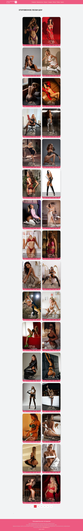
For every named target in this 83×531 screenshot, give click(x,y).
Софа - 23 (51, 132)
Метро (54, 2)
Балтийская (32, 195)
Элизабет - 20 (31, 468)
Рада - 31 (51, 284)
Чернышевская (52, 73)
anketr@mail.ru (46, 527)
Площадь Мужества (32, 287)
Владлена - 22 (31, 406)
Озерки (52, 43)
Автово (32, 134)
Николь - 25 (31, 345)
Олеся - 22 (51, 71)
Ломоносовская (32, 500)
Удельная (32, 439)
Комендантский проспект (52, 317)
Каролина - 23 (31, 315)
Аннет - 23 (31, 162)
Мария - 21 (51, 193)
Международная (32, 104)
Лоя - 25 (32, 40)
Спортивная (32, 378)
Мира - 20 (51, 468)
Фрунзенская (32, 43)
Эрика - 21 (31, 498)
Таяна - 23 (51, 254)
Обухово (52, 226)
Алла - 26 (32, 132)
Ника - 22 (51, 498)
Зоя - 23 (51, 101)
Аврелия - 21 (51, 376)
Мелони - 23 (51, 223)
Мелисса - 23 (32, 71)
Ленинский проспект (52, 195)
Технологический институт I (52, 378)
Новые (45, 2)
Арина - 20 (51, 437)
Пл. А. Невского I (52, 470)
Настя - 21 (51, 162)
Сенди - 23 (51, 406)
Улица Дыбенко (52, 348)
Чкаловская (52, 104)
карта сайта (41, 529)
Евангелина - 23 (51, 345)
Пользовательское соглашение (41, 521)
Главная (34, 2)
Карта (62, 2)
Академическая (32, 470)
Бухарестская (32, 165)
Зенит (32, 226)
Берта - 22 (31, 223)
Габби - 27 (51, 315)
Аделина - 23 (32, 284)
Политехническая (52, 409)
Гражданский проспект (51, 165)
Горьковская (52, 134)
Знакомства (40, 2)
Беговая (32, 73)
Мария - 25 (51, 40)
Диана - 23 (31, 193)
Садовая (32, 348)
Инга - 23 (32, 376)
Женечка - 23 (32, 437)
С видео (50, 2)
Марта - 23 (31, 254)
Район (58, 2)
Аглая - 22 (31, 101)
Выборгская (52, 256)
